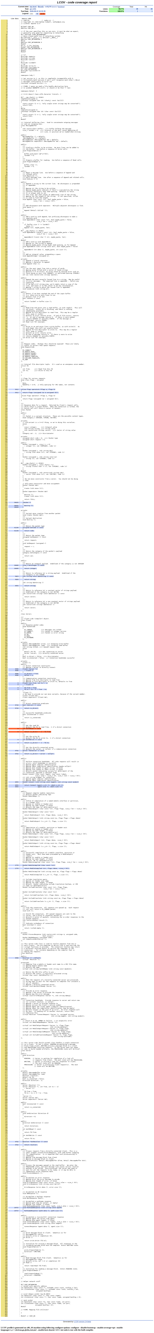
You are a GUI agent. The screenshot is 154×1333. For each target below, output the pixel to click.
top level (33, 7)
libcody (41, 7)
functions (61, 7)
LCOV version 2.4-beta (82, 1322)
